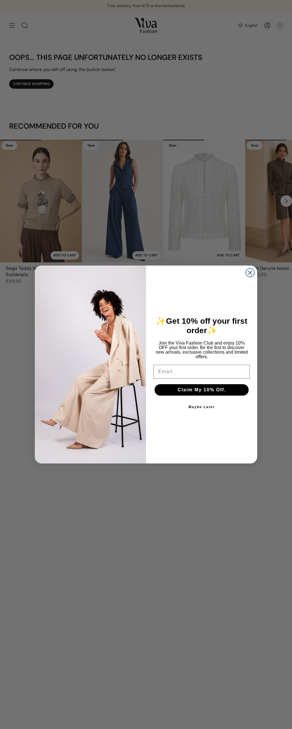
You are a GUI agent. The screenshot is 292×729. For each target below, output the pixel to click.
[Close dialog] (250, 272)
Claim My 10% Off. (202, 389)
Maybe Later (201, 407)
